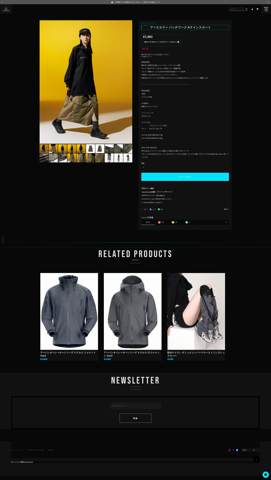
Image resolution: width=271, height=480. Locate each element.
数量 (143, 163)
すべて (148, 222)
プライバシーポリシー (18, 450)
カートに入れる (185, 177)
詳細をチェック (147, 56)
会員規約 (50, 450)
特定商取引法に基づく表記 (36, 450)
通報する (226, 209)
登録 (135, 418)
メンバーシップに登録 (148, 192)
